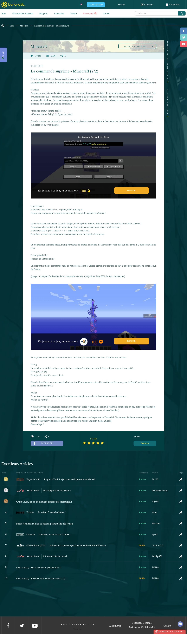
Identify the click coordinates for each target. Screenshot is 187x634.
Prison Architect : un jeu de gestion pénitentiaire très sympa (44, 523)
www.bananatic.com (78, 624)
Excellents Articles (168, 101)
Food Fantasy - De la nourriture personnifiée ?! (38, 567)
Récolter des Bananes (22, 13)
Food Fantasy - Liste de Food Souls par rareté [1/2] (40, 578)
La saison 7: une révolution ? (52, 512)
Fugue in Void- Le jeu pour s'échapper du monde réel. (70, 479)
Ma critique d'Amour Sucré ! (57, 490)
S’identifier (173, 4)
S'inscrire (148, 4)
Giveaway (88, 13)
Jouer (131, 190)
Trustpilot (77, 629)
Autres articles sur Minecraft (168, 60)
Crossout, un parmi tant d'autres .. (55, 534)
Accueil (121, 4)
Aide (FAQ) (115, 625)
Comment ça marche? (171, 632)
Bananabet (59, 13)
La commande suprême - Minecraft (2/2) (51, 26)
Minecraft (24, 26)
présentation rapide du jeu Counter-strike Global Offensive (78, 545)
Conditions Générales (142, 623)
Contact (167, 625)
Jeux (3, 13)
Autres (106, 13)
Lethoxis (145, 443)
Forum (73, 13)
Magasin (43, 13)
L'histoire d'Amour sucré (55, 556)
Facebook (47, 443)
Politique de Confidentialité (142, 627)
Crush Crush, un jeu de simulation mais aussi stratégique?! (44, 501)
